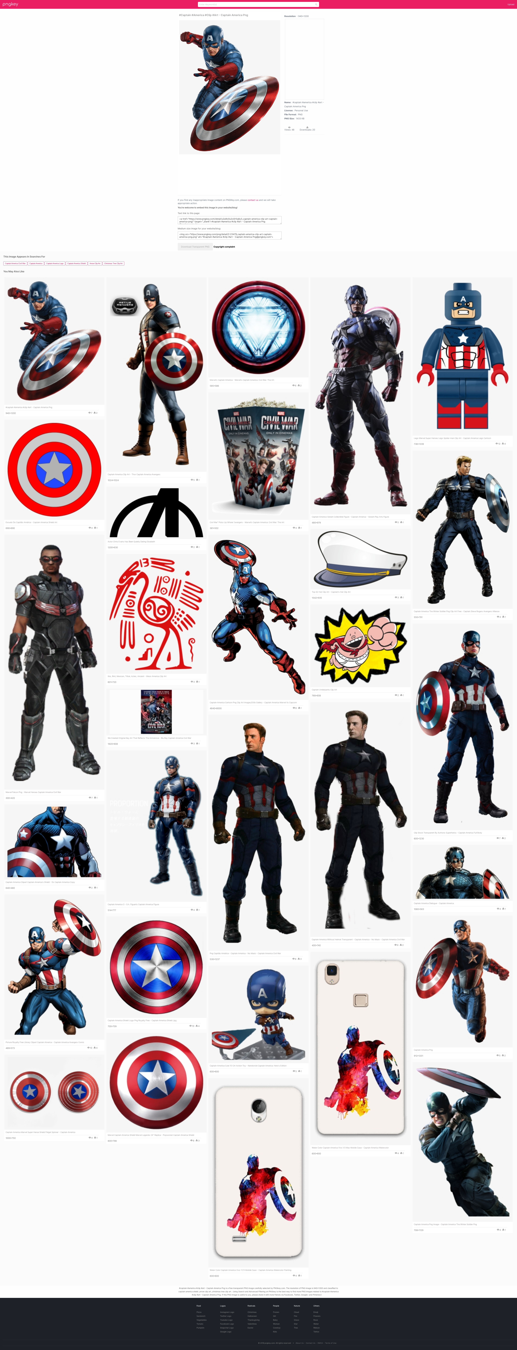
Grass (296, 1320)
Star (296, 1324)
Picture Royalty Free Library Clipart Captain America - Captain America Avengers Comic (45, 1042)
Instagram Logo (227, 1312)
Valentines (252, 1324)
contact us (253, 200)
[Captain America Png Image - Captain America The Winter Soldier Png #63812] (463, 1142)
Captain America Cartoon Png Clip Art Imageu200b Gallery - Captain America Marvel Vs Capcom (253, 702)
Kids (275, 1331)
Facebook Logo (227, 1324)
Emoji (315, 1312)
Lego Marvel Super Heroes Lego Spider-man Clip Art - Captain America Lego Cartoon (452, 438)
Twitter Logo (225, 1316)
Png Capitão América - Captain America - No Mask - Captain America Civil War (245, 953)
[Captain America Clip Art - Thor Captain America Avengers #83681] (156, 374)
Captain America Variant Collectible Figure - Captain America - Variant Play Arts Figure (350, 517)
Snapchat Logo (227, 1328)
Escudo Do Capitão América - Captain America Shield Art (31, 522)
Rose (315, 1320)
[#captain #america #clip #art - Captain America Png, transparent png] (229, 87)
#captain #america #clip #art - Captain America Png (29, 407)
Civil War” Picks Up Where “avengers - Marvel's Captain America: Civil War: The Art (247, 522)
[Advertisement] (226, 174)
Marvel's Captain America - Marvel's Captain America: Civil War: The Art (242, 380)
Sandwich (201, 1316)
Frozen (276, 1312)
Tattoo (316, 1331)
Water (316, 1324)
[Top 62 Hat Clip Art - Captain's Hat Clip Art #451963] (360, 559)
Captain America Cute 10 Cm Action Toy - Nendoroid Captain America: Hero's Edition (248, 1066)
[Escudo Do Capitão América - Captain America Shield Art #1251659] (54, 470)
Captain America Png (423, 1050)
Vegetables (202, 1320)
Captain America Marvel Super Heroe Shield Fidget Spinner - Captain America (40, 1132)
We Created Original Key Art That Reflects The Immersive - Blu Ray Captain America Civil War (149, 738)
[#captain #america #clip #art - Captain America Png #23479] (54, 341)
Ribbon (316, 1328)
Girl (274, 1316)
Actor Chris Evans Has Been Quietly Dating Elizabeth (131, 541)
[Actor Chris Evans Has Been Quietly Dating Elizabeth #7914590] (156, 513)
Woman (276, 1324)
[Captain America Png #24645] (463, 981)
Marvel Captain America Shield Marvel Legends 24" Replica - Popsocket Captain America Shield (151, 1135)
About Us (300, 1343)
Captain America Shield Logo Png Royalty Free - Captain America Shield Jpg (142, 1020)
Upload (511, 4)
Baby (275, 1320)
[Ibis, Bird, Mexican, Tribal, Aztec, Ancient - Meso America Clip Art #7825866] (156, 614)
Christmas (252, 1312)
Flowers (316, 1316)
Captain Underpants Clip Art (324, 690)
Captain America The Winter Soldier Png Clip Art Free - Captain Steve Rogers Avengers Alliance (456, 611)
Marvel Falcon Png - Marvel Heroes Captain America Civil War (33, 792)
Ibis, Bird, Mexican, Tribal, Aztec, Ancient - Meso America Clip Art (137, 676)
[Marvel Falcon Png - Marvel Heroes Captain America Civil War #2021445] (54, 662)
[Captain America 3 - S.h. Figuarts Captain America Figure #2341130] (156, 826)
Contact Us (310, 1343)
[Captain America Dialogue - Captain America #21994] (463, 873)
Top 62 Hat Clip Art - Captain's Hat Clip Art (331, 592)
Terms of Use (330, 1343)
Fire (295, 1316)
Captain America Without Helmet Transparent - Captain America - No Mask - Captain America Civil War (358, 939)
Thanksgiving (254, 1320)
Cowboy (276, 1328)
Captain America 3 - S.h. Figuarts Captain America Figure (133, 904)
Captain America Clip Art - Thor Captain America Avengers (134, 474)
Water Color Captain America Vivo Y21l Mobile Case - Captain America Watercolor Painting (250, 1270)
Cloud (296, 1312)
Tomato (200, 1324)
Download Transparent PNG (195, 246)
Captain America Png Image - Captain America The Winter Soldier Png (445, 1224)
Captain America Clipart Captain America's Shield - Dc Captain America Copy (40, 882)
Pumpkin (200, 1328)
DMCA (320, 1343)
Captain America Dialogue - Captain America (434, 903)
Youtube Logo (226, 1320)
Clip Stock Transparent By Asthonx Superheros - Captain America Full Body (448, 833)
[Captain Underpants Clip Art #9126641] (360, 645)
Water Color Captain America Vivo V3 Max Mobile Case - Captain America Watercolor (350, 1148)
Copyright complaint (224, 246)
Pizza (199, 1312)
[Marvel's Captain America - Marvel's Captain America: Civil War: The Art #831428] (258, 327)
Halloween (252, 1316)
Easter (250, 1328)
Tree (296, 1328)
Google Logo (225, 1331)
